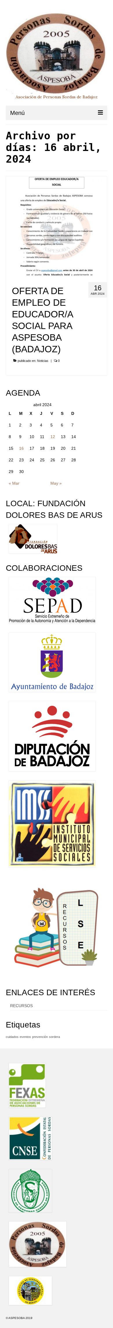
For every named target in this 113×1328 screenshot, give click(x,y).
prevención (40, 1037)
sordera (54, 1037)
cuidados (12, 1037)
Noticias (42, 360)
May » (56, 483)
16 (21, 448)
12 (52, 436)
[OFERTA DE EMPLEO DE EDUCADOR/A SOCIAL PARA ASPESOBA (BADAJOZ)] (56, 227)
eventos (25, 1037)
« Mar (14, 483)
